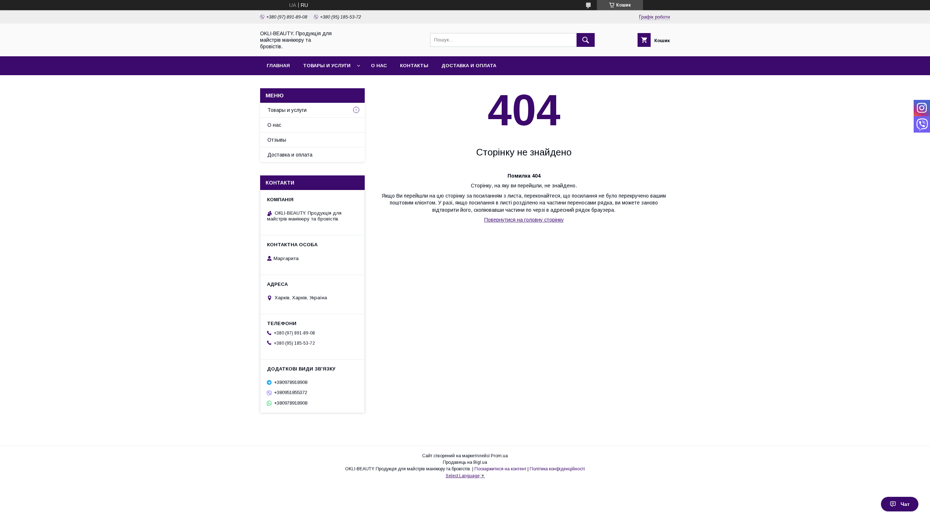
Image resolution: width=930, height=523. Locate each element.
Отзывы (276, 140)
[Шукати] (586, 40)
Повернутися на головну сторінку (524, 220)
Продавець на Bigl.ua (465, 462)
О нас (379, 65)
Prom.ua (499, 455)
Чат (905, 504)
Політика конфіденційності (557, 468)
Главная (278, 65)
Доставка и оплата (468, 65)
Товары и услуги (327, 65)
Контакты (414, 65)
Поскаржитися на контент (500, 468)
